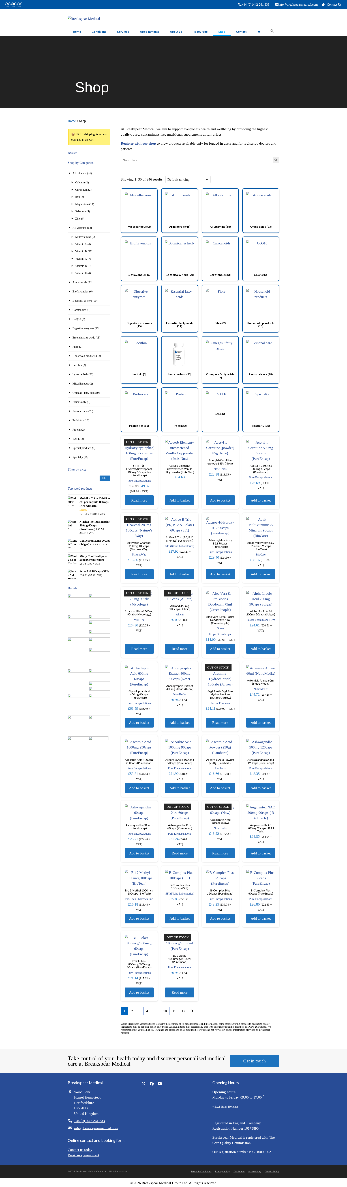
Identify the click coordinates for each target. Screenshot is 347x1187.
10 (165, 1011)
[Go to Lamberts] (78, 696)
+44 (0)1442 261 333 (255, 4)
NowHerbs (220, 468)
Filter (105, 478)
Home (72, 121)
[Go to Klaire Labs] (99, 689)
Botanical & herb (82, 300)
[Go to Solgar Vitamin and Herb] (78, 739)
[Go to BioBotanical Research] (78, 640)
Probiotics (78, 420)
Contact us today (80, 1150)
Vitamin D (81, 265)
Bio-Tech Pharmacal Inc (139, 898)
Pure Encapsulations (139, 480)
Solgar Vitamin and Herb (261, 619)
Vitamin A (81, 244)
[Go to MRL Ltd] (99, 696)
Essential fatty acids (83, 337)
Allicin (180, 614)
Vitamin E (81, 273)
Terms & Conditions (201, 1171)
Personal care (80, 411)
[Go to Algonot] (99, 596)
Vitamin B (81, 251)
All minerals (79, 173)
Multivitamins (83, 236)
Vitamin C (81, 258)
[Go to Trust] (98, 739)
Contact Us (334, 4)
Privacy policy (222, 1171)
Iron (77, 196)
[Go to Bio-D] (99, 623)
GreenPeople (224, 634)
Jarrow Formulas (220, 703)
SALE (76, 438)
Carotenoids (79, 309)
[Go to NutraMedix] (78, 717)
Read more (139, 500)
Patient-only (79, 401)
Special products (81, 448)
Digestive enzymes (83, 328)
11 (174, 1011)
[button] (258, 31)
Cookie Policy (272, 1171)
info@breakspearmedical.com (298, 4)
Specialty (77, 457)
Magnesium (82, 204)
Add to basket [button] (180, 500)
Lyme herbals (80, 374)
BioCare (260, 554)
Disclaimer (239, 1171)
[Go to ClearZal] (99, 650)
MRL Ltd (139, 619)
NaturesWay (139, 554)
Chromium (81, 189)
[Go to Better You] (99, 617)
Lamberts (220, 768)
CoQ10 (76, 319)
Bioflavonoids (80, 291)
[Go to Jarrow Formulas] (99, 671)
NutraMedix (261, 689)
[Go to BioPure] (99, 640)
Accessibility (254, 1171)
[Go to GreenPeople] (78, 671)
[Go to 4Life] (78, 596)
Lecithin (77, 365)
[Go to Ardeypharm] (78, 617)
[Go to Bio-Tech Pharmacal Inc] (99, 632)
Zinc (77, 218)
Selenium (80, 211)
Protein (76, 429)
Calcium (80, 182)
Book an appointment (83, 1155)
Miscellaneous (80, 383)
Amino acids (79, 282)
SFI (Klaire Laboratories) (179, 546)
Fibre (75, 346)
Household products (83, 355)
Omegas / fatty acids (84, 392)
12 (183, 1011)
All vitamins (79, 227)
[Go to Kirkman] (99, 684)
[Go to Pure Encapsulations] (99, 717)
